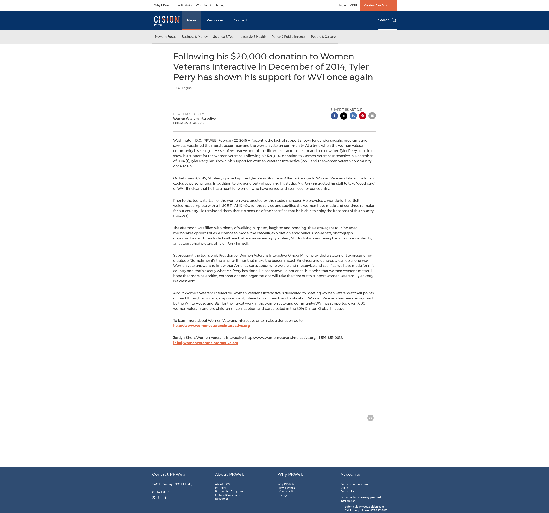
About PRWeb (224, 484)
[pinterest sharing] (362, 116)
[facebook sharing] (334, 116)
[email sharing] (372, 116)
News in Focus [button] (165, 37)
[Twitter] (154, 497)
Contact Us (159, 492)
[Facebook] (159, 497)
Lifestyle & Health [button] (253, 37)
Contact (240, 20)
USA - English (183, 88)
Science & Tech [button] (224, 37)
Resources (215, 20)
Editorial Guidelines (227, 495)
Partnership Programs (229, 491)
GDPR (354, 5)
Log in (344, 487)
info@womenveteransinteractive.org (205, 343)
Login (342, 5)
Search (384, 20)
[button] (274, 391)
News (191, 20)
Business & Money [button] (195, 37)
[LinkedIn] (164, 497)
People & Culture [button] (323, 37)
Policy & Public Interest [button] (288, 37)
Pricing (220, 5)
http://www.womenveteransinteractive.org (211, 326)
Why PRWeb (162, 5)
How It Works (183, 5)
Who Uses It (203, 5)
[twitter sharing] (343, 116)
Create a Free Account (378, 5)
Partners (220, 487)
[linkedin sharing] (353, 116)
